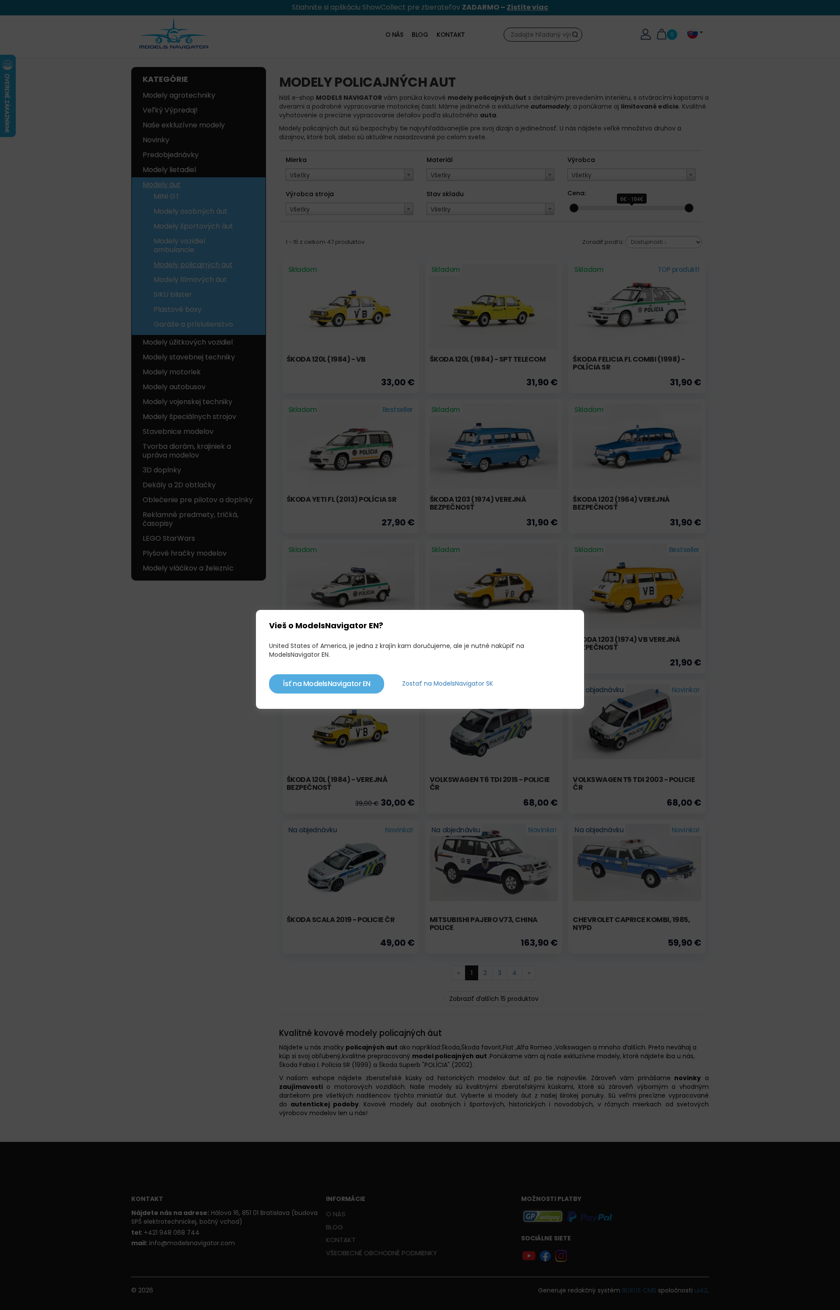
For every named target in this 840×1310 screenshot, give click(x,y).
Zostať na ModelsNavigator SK (447, 683)
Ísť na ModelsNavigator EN (327, 684)
